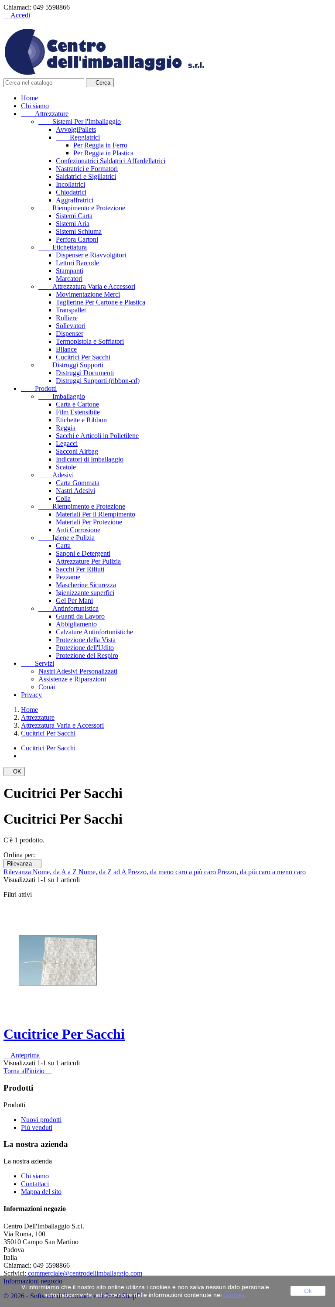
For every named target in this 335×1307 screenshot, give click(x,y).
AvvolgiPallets (76, 129)
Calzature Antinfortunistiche (94, 632)
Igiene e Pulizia (66, 537)
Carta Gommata (77, 482)
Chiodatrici (71, 192)
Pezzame (68, 577)
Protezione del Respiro (87, 655)
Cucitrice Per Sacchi (64, 1034)
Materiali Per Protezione (89, 522)
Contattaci (35, 1183)
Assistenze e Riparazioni (72, 679)
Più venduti (36, 1127)
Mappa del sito (41, 1191)
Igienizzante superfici (85, 592)
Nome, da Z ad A (103, 872)
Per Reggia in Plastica (103, 153)
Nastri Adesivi (75, 490)
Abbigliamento (76, 624)
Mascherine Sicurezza (86, 584)
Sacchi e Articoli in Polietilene (97, 435)
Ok (308, 1290)
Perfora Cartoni (77, 239)
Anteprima (21, 1055)
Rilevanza (22, 863)
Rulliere (67, 318)
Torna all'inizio (27, 1070)
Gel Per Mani (74, 600)
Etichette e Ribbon (81, 420)
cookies (233, 1294)
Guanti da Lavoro (80, 616)
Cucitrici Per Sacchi (83, 357)
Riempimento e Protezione (81, 208)
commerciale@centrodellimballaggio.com (85, 1273)
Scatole (66, 467)
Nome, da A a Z (56, 872)
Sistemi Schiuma (79, 231)
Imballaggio (61, 396)
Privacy (31, 694)
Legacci (67, 443)
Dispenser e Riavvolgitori (91, 255)
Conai (46, 687)
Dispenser (69, 333)
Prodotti (39, 388)
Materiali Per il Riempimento (95, 514)
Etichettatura (62, 247)
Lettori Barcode (77, 263)
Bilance (66, 349)
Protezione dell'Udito (85, 647)
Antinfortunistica (68, 608)
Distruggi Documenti (85, 372)
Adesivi (56, 475)
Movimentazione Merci (88, 294)
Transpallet (71, 310)
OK (14, 771)
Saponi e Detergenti (83, 553)
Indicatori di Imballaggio (89, 459)
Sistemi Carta (74, 215)
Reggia (65, 427)
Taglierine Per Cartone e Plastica (100, 302)
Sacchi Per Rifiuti (80, 569)
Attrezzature (44, 113)
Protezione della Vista (86, 639)
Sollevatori (70, 325)
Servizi (37, 663)
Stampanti (69, 270)
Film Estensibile (78, 412)
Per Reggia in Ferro (100, 145)
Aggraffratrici (74, 200)
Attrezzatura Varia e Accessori (86, 286)
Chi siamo (35, 105)
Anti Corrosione (78, 530)
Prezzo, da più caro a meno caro (262, 872)
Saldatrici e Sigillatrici (86, 176)
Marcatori (69, 278)
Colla (63, 498)
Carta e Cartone (77, 404)
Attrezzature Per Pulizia (88, 561)
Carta (63, 545)
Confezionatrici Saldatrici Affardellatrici (110, 160)
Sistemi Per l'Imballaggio (79, 121)
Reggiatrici (78, 137)
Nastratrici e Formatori (87, 168)
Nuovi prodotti (41, 1119)
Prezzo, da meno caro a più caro (173, 872)
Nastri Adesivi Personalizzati (77, 671)
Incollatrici (70, 184)
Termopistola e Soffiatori (90, 341)
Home (29, 98)
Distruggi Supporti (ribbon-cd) (98, 380)
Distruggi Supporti (70, 365)
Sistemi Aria (72, 223)
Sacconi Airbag (77, 451)
